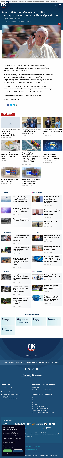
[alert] (13, 440)
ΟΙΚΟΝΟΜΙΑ (7, 232)
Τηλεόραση (19, 362)
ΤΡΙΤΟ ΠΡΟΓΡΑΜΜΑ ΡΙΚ (39, 410)
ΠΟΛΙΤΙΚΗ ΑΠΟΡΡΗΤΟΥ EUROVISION (32, 451)
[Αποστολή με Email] (14, 105)
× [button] (23, 426)
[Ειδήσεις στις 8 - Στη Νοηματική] (23, 321)
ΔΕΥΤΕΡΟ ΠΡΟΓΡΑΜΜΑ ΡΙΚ (40, 408)
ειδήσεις (8, 1)
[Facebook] (25, 369)
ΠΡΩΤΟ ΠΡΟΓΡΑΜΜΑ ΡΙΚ (39, 406)
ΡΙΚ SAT (34, 404)
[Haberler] (54, 321)
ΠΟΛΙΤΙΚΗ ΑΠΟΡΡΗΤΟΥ (32, 448)
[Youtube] (37, 369)
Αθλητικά (34, 362)
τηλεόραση (15, 1)
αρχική (3, 1)
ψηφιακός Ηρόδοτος (38, 1)
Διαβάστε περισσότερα (15, 439)
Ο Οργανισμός (36, 387)
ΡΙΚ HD (34, 402)
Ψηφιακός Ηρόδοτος (45, 362)
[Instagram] (32, 369)
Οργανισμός (55, 362)
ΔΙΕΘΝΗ (6, 271)
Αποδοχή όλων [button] (7, 450)
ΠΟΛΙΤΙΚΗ (39, 193)
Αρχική (6, 362)
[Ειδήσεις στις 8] (8, 321)
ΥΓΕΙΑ (37, 232)
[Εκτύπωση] (16, 105)
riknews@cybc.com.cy (9, 391)
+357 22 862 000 (7, 387)
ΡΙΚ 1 (33, 398)
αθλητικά (29, 1)
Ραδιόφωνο (27, 362)
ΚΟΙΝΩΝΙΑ (7, 193)
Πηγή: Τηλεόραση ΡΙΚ (11, 100)
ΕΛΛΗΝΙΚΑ (28, 355)
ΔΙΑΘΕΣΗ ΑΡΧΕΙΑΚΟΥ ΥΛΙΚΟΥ (32, 449)
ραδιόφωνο (22, 1)
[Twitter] (29, 369)
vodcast (48, 1)
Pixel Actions (48, 455)
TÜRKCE (35, 355)
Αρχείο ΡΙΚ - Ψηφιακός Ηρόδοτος (41, 389)
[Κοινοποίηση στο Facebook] (8, 105)
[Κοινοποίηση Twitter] (11, 105)
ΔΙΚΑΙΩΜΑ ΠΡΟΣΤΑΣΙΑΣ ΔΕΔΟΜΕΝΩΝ (32, 446)
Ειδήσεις (12, 362)
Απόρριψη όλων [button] (18, 450)
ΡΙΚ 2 (33, 400)
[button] (3, 442)
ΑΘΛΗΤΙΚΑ (39, 271)
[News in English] (8, 331)
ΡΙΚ (59, 24)
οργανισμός (54, 1)
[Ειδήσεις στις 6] (39, 321)
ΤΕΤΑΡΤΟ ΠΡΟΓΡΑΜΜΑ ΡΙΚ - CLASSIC (43, 412)
